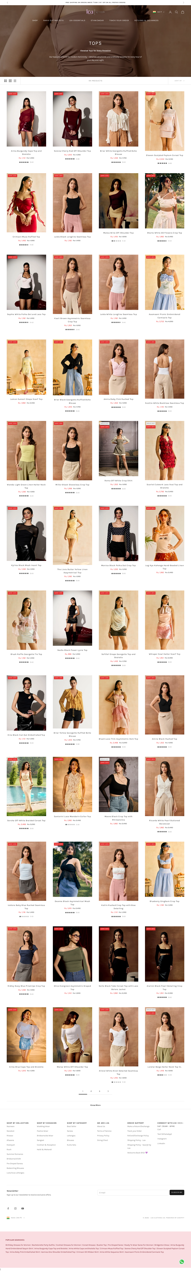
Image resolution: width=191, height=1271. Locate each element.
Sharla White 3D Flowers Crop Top (164, 233)
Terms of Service (104, 1131)
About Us (101, 1126)
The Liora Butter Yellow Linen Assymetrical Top (72, 571)
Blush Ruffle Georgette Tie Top (26, 654)
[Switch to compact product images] (15, 81)
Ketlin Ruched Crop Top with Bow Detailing (118, 907)
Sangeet (40, 1140)
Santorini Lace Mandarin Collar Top (72, 816)
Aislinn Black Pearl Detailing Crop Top (164, 987)
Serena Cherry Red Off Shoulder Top (72, 151)
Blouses (70, 1140)
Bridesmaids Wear (45, 1135)
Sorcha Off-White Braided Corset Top (26, 820)
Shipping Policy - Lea (136, 1140)
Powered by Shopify (175, 1218)
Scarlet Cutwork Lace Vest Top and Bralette (164, 486)
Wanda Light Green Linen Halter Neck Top (26, 486)
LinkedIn (161, 1143)
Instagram (162, 1139)
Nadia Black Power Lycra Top (72, 650)
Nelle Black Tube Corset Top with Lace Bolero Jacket (118, 987)
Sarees (70, 1131)
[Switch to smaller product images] (10, 81)
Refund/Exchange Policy (138, 1135)
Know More (95, 1105)
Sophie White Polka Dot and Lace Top (26, 314)
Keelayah (11, 1145)
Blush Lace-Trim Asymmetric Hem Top (118, 739)
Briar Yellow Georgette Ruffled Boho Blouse (72, 734)
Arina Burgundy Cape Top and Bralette (26, 152)
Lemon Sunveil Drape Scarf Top (26, 399)
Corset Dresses (88, 1245)
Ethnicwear (97, 20)
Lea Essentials (77, 20)
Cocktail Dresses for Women (68, 1245)
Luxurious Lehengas (15, 1173)
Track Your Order (119, 20)
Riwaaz (10, 1135)
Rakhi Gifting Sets (53, 20)
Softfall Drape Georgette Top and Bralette (119, 656)
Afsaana (10, 1140)
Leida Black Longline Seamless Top (72, 237)
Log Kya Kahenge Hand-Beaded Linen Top (164, 567)
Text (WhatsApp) (164, 1134)
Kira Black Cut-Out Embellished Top (26, 735)
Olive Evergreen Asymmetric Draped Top (72, 987)
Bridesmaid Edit (14, 1159)
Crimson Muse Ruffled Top (26, 237)
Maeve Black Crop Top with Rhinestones (119, 818)
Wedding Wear (43, 1126)
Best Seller (71, 1126)
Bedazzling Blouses (15, 1168)
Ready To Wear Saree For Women (138, 1245)
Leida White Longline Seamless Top (118, 314)
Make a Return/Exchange (138, 1126)
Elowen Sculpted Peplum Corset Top (164, 155)
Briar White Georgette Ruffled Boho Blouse (118, 152)
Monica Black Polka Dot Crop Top (118, 565)
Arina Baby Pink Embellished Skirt (25, 1252)
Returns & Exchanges (147, 20)
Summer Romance (15, 1154)
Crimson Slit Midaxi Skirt (88, 1252)
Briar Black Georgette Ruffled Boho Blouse (72, 401)
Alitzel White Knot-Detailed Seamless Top (118, 1072)
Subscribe (176, 1192)
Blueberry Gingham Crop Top (164, 901)
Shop (35, 20)
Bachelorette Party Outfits (43, 1245)
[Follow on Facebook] (8, 1208)
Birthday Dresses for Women (18, 1245)
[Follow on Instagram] (15, 1208)
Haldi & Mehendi (44, 1149)
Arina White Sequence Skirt (112, 1252)
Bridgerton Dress (162, 1245)
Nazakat (10, 1131)
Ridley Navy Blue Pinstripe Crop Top (26, 986)
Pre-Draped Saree (115, 1245)
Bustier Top (102, 1245)
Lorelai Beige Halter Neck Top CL (164, 1067)
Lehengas (71, 1135)
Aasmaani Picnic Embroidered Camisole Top (164, 316)
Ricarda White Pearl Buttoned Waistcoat (164, 822)
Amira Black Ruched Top (164, 739)
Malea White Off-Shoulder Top (72, 1067)
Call (159, 1129)
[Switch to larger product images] (5, 81)
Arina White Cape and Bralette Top (84, 1248)
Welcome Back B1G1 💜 (137, 1153)
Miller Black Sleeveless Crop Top (72, 484)
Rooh (9, 1149)
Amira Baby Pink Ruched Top (118, 399)
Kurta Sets (71, 1145)
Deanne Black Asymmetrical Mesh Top (72, 903)
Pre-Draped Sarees (15, 1163)
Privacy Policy (103, 1135)
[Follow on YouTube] (22, 1208)
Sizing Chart (102, 1140)
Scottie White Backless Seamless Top (164, 403)
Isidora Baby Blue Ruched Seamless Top (26, 907)
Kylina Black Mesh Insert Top (26, 565)
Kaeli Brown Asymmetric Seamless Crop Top (72, 320)
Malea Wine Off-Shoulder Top (118, 233)
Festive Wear (42, 1131)
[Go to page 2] (108, 1091)
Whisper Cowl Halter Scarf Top (164, 654)
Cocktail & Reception (46, 1145)
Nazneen (10, 1126)
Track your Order (134, 1131)
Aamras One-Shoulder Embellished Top (58, 1252)
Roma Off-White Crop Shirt (119, 480)
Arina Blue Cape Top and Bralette (26, 1067)
